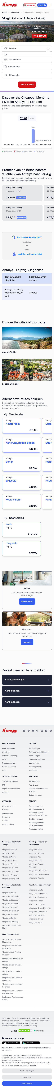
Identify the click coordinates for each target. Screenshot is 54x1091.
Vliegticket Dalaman (10, 868)
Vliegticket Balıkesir (10, 875)
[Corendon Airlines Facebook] (37, 731)
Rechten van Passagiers (38, 1018)
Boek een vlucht (8, 748)
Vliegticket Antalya (9, 850)
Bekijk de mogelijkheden (38, 752)
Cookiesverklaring (36, 819)
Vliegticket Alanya (9, 857)
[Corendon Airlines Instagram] (24, 731)
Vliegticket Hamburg (10, 922)
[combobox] (30, 48)
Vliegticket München (10, 903)
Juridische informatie (30, 1021)
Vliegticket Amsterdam (38, 897)
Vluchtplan (33, 770)
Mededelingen (7, 813)
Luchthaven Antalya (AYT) (29, 237)
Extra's (4, 759)
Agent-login (33, 785)
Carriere (5, 821)
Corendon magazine (37, 759)
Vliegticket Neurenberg (11, 896)
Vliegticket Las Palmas (38, 870)
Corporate (6, 817)
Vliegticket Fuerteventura (39, 874)
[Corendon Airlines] (9, 5)
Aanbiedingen (12, 691)
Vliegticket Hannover (10, 911)
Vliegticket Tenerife (36, 878)
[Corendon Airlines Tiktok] (46, 731)
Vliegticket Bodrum (9, 864)
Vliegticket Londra (36, 890)
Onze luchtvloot (8, 806)
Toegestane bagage (10, 781)
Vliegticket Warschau (37, 915)
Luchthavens (34, 763)
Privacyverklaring (36, 829)
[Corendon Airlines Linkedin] (42, 731)
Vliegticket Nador (36, 901)
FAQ (3, 785)
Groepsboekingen (9, 763)
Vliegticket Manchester (38, 893)
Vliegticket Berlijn (9, 918)
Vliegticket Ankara (9, 860)
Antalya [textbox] (12, 48)
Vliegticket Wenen (36, 922)
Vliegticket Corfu (35, 860)
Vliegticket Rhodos (36, 853)
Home (4, 12)
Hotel (4, 770)
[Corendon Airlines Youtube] (33, 731)
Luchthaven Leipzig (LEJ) (30, 254)
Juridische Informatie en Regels (14, 1018)
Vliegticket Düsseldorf (10, 900)
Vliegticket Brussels (36, 919)
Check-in (42, 5)
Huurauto (27, 642)
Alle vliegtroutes (35, 766)
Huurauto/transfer (9, 766)
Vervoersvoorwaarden (10, 1021)
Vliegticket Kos (35, 857)
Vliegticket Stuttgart (10, 914)
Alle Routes (15, 12)
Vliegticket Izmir (8, 853)
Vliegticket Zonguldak (10, 879)
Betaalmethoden (35, 795)
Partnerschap (34, 781)
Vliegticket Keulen (9, 893)
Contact (5, 792)
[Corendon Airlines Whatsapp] (51, 731)
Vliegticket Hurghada (37, 904)
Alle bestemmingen (15, 680)
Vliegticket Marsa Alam (38, 912)
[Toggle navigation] (50, 5)
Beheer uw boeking (9, 756)
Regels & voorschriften (11, 788)
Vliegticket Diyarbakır (10, 871)
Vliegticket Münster (9, 907)
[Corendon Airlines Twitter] (28, 731)
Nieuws (5, 810)
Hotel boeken (27, 601)
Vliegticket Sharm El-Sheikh (40, 908)
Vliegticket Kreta (35, 850)
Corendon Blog (8, 824)
